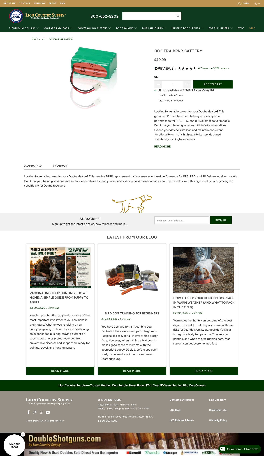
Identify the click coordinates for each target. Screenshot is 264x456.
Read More (162, 146)
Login (245, 3)
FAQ (62, 3)
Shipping (39, 3)
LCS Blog (175, 410)
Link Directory (217, 399)
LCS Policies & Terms (182, 420)
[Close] (23, 434)
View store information (171, 100)
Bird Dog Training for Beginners (132, 313)
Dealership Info (217, 410)
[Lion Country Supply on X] (41, 412)
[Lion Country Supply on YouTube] (48, 412)
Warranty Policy (218, 420)
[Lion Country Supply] (45, 16)
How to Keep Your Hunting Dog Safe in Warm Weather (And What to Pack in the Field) (203, 302)
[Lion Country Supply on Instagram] (35, 412)
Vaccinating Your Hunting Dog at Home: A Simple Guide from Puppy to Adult (59, 297)
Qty (156, 77)
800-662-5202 (105, 16)
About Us (9, 3)
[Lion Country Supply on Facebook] (28, 412)
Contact (24, 3)
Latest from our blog (132, 237)
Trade (52, 3)
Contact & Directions (182, 399)
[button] (24, 28)
